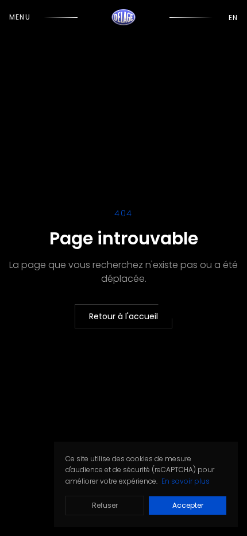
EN (233, 17)
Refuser (105, 505)
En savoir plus (185, 481)
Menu (19, 17)
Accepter (187, 505)
